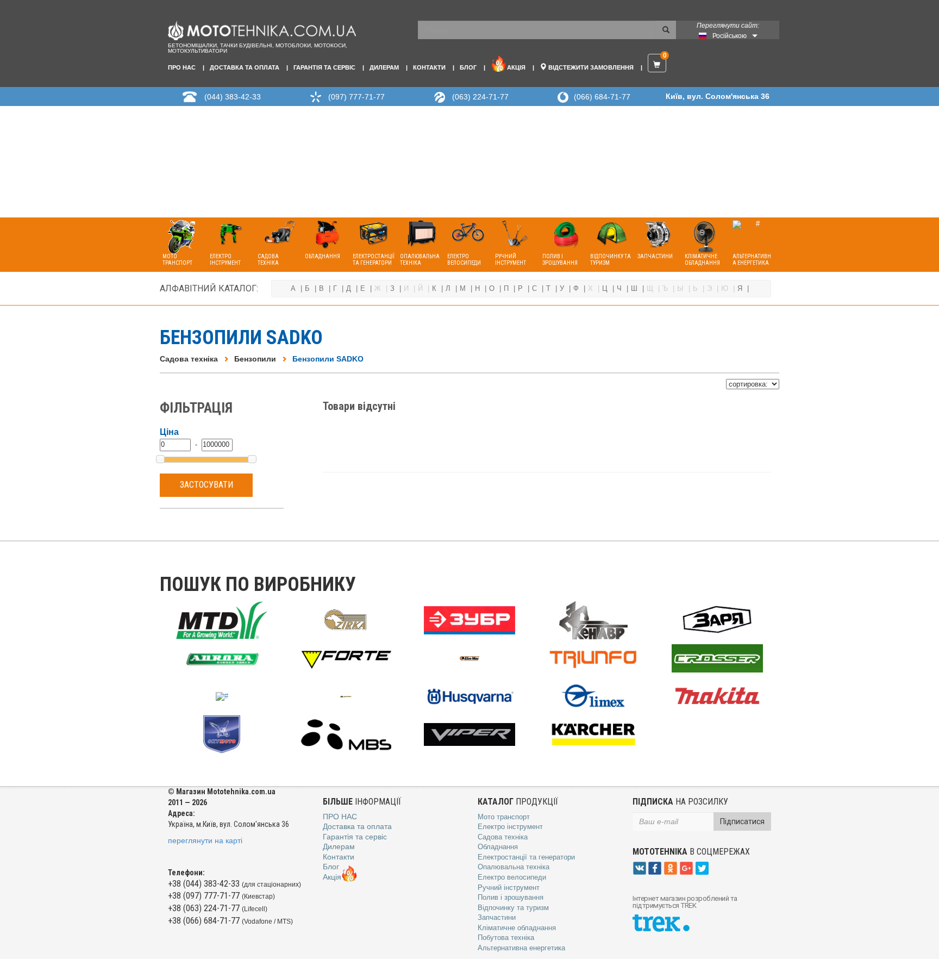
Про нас (182, 67)
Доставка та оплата (244, 67)
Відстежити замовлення (590, 67)
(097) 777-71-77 (356, 96)
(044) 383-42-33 (232, 96)
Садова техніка (189, 358)
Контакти (429, 67)
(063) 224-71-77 (480, 96)
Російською (729, 36)
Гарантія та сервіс (324, 67)
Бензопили (255, 358)
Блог (468, 67)
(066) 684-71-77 (602, 96)
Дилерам (384, 67)
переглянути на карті (205, 840)
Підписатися (742, 821)
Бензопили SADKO (328, 358)
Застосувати (206, 484)
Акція (516, 67)
